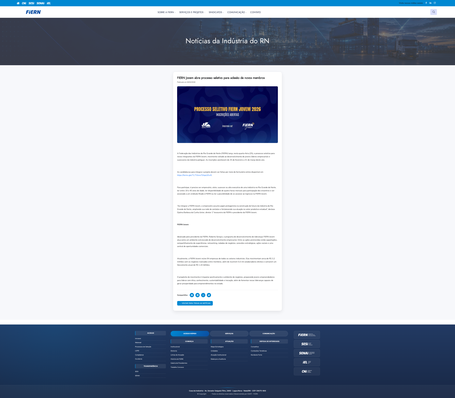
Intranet (138, 338)
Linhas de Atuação (177, 355)
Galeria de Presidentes (179, 363)
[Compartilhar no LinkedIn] (197, 295)
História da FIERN (177, 359)
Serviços (229, 333)
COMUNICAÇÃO (236, 12)
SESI (136, 371)
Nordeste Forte (256, 355)
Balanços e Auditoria (218, 359)
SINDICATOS (215, 12)
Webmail (138, 342)
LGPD (137, 351)
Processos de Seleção (143, 347)
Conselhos (255, 347)
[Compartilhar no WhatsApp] (203, 295)
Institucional (175, 347)
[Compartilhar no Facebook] (192, 295)
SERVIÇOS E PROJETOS (191, 12)
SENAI (137, 376)
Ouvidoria (138, 359)
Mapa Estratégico (217, 347)
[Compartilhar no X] (209, 295)
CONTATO (255, 12)
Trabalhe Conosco (177, 367)
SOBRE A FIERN (166, 12)
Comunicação (269, 333)
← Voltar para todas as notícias (195, 303)
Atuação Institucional (218, 355)
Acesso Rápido (189, 333)
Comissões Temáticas (259, 351)
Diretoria (174, 351)
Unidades (214, 351)
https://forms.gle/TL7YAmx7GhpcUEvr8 (194, 175)
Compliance (139, 355)
